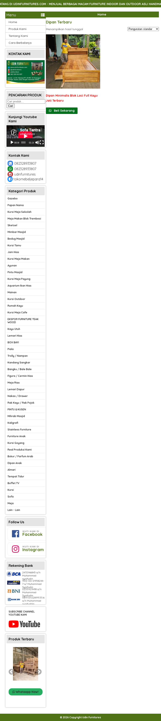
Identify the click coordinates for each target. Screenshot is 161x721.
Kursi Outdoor (16, 299)
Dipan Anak (15, 463)
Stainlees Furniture (19, 429)
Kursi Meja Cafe (17, 312)
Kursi (11, 489)
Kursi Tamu (14, 245)
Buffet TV (13, 483)
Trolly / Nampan (18, 355)
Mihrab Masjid (16, 416)
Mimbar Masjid (17, 232)
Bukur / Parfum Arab (20, 456)
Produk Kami (17, 29)
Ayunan (12, 265)
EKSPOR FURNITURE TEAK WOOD (23, 321)
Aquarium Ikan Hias (19, 285)
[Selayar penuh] (42, 142)
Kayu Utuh (14, 329)
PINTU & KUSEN (17, 409)
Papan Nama (16, 205)
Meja (11, 503)
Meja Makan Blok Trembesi (24, 218)
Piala (11, 349)
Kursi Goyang (16, 442)
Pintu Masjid (15, 272)
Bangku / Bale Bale (20, 369)
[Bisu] (37, 142)
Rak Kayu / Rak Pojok (21, 402)
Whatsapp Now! (27, 692)
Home (101, 14)
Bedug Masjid (16, 238)
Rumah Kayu (15, 305)
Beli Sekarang (64, 110)
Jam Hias (13, 252)
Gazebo (13, 198)
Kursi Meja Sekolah (19, 211)
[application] (25, 136)
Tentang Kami (18, 36)
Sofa (11, 496)
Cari (10, 105)
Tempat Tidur (16, 476)
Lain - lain (14, 510)
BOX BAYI (13, 342)
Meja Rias (14, 382)
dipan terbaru (59, 22)
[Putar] (12, 142)
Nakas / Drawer (18, 396)
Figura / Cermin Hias (20, 375)
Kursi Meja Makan (19, 258)
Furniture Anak (17, 436)
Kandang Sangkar (19, 362)
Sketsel (12, 225)
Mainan (12, 292)
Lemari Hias (15, 335)
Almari (12, 469)
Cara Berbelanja (20, 43)
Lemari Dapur (16, 389)
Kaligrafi (13, 422)
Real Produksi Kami (20, 449)
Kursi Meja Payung (19, 278)
